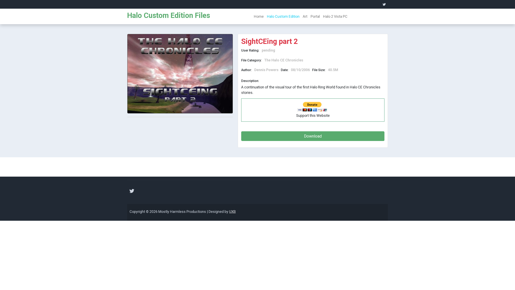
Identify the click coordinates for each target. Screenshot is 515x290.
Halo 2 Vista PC (335, 16)
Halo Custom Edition (283, 16)
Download (313, 136)
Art (305, 16)
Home (259, 16)
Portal (315, 16)
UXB (232, 211)
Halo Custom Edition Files (168, 15)
